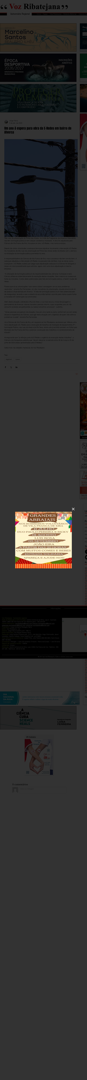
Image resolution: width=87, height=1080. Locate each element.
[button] (73, 509)
